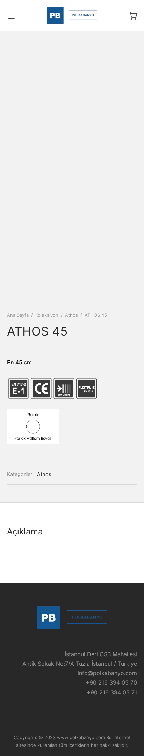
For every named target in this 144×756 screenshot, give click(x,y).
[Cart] (133, 16)
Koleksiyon (46, 315)
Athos (71, 315)
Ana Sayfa (18, 315)
